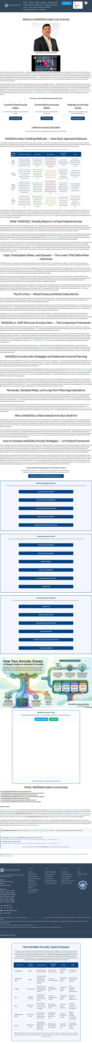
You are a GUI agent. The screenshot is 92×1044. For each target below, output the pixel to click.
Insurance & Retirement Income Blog (32, 5)
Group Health (42, 815)
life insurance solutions (33, 815)
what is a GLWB (12, 369)
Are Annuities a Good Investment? (46, 578)
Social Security (32, 892)
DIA (15, 809)
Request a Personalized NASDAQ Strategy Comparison (46, 476)
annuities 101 (15, 249)
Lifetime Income (32, 883)
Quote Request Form (77, 118)
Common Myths (65, 878)
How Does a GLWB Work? (46, 569)
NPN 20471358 (51, 809)
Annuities (30, 872)
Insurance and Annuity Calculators (41, 7)
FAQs (30, 7)
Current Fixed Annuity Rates (46, 545)
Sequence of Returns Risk (46, 614)
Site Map (80, 877)
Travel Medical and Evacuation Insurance (57, 815)
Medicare (30, 887)
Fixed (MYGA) (18, 971)
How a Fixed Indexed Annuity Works (46, 508)
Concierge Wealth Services (50, 5)
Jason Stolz (3, 809)
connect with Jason (41, 959)
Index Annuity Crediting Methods (46, 500)
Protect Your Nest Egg (50, 872)
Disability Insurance (33, 876)
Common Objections (66, 876)
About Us (25, 2)
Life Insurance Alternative (67, 880)
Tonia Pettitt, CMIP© (15, 841)
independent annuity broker (63, 954)
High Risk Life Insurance (34, 878)
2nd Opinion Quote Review (30, 9)
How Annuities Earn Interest (46, 491)
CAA (17, 809)
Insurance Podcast (53, 2)
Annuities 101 (46, 606)
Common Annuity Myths (46, 648)
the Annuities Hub (41, 435)
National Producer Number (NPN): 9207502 (35, 917)
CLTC (8, 809)
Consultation (66, 3)
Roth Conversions (49, 874)
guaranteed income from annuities (23, 374)
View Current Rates (15, 118)
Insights (37, 2)
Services (31, 2)
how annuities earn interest (84, 91)
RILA (16, 997)
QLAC (16, 1025)
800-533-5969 (77, 6)
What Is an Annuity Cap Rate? (46, 516)
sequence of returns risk (14, 313)
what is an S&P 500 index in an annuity (39, 340)
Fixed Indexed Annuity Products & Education (39, 830)
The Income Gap (49, 878)
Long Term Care (32, 885)
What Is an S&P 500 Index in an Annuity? (46, 525)
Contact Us (53, 719)
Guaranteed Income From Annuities (46, 623)
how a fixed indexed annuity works (41, 92)
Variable (17, 989)
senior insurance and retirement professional (69, 809)
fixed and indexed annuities (76, 813)
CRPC (11, 809)
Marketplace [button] (44, 2)
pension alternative (26, 384)
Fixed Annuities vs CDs (50, 883)
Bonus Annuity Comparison (46, 553)
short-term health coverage (77, 815)
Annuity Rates (42, 9)
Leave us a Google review (43, 846)
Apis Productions (11, 935)
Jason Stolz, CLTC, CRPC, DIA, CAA (33, 837)
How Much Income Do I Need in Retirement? (46, 639)
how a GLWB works (86, 369)
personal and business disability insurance (15, 815)
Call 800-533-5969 (41, 719)
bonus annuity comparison (28, 462)
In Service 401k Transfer (51, 880)
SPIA (16, 1006)
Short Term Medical (33, 889)
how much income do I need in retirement (77, 370)
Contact (25, 7)
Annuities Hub (46, 586)
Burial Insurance (32, 874)
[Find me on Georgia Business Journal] (83, 890)
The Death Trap (49, 876)
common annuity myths (85, 408)
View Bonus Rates (47, 118)
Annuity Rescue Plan (66, 874)
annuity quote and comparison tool (29, 825)
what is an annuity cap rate (47, 215)
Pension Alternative (46, 631)
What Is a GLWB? (46, 561)
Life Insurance (31, 880)
